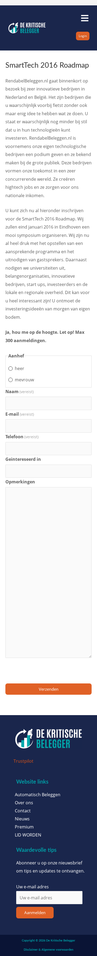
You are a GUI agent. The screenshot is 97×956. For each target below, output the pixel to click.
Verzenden (48, 689)
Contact (23, 810)
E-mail (19, 414)
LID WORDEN (28, 835)
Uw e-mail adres (32, 886)
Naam (19, 391)
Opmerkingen (20, 482)
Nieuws (22, 818)
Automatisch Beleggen (37, 794)
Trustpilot (23, 761)
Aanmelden (35, 912)
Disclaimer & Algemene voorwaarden (48, 949)
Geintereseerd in (23, 459)
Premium (24, 827)
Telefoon (22, 436)
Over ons (24, 802)
